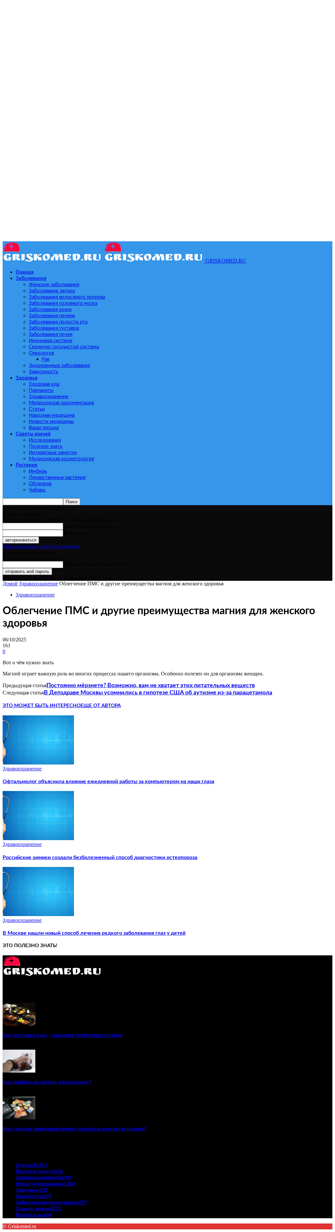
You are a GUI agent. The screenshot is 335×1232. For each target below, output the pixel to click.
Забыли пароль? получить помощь (41, 546)
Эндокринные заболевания (59, 365)
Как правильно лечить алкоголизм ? (47, 1082)
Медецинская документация (61, 402)
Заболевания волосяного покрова (67, 297)
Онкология (41, 353)
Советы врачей (33, 434)
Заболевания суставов (54, 328)
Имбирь (38, 471)
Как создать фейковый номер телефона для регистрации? (74, 1128)
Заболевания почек (51, 334)
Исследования (45, 440)
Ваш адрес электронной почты (97, 564)
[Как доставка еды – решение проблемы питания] (19, 1024)
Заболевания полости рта (58, 322)
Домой (10, 583)
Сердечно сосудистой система (64, 346)
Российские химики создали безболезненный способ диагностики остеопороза (100, 857)
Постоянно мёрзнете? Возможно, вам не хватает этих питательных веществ (150, 686)
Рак (46, 359)
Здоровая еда (44, 384)
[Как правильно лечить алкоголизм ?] (19, 1071)
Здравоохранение (48, 396)
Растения (26, 465)
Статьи (37, 409)
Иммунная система (50, 340)
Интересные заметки (53, 452)
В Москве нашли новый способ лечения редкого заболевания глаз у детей (94, 933)
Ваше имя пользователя (89, 526)
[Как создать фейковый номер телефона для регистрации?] (19, 1117)
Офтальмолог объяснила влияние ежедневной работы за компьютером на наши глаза (108, 781)
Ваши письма (44, 427)
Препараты (41, 390)
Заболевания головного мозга (63, 303)
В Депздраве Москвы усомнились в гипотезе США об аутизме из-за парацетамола (158, 693)
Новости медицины (51, 421)
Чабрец (37, 489)
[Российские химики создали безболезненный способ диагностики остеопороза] (38, 838)
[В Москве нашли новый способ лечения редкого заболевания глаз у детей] (38, 914)
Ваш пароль (76, 533)
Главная (25, 272)
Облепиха (40, 483)
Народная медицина (52, 415)
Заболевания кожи (50, 309)
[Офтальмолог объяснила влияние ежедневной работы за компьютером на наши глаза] (38, 762)
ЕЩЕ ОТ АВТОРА (100, 705)
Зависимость (43, 371)
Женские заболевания (54, 284)
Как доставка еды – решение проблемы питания (62, 1035)
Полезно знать (45, 446)
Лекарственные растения (57, 477)
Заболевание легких (52, 290)
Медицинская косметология (61, 458)
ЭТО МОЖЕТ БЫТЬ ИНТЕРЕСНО (41, 705)
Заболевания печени (52, 315)
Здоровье (27, 378)
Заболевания (31, 278)
